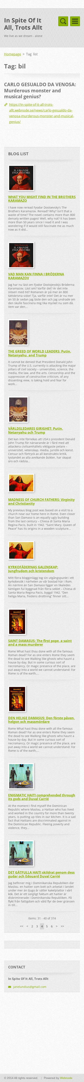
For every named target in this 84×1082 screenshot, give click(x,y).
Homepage (12, 54)
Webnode (66, 1078)
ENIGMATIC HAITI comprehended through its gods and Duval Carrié (41, 797)
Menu (75, 21)
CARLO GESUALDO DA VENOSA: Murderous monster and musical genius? (40, 90)
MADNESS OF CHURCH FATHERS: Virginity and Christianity (41, 501)
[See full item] (20, 178)
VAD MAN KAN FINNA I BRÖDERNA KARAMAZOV (36, 276)
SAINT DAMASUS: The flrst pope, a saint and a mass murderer (40, 643)
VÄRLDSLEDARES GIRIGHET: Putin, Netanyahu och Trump (35, 430)
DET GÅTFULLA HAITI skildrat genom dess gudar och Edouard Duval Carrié (41, 874)
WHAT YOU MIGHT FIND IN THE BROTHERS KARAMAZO (42, 199)
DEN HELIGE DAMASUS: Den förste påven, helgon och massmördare (41, 720)
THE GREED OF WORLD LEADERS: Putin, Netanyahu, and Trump (39, 353)
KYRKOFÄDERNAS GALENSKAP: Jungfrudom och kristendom (33, 569)
